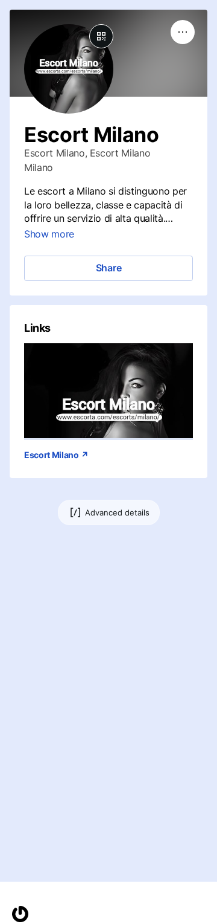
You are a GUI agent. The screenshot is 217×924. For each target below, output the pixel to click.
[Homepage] (20, 914)
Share (109, 268)
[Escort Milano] (108, 391)
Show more (49, 234)
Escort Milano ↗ (56, 455)
